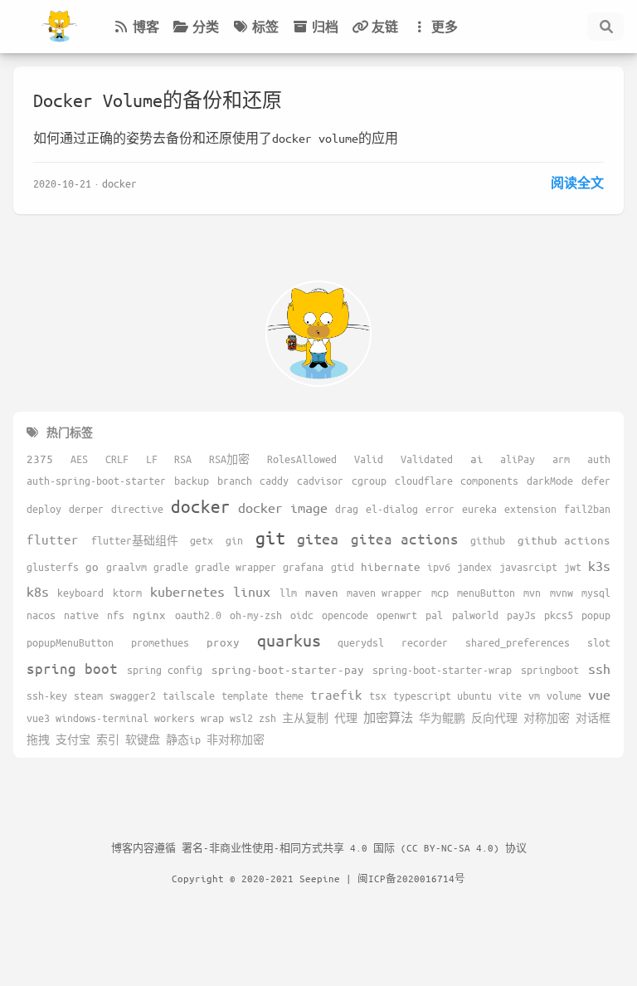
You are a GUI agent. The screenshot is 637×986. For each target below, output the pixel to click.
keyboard (80, 592)
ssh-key (47, 695)
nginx (149, 615)
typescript (422, 695)
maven (321, 592)
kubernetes (187, 591)
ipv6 (438, 567)
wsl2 (241, 718)
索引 (107, 739)
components (489, 480)
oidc (302, 615)
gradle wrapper (235, 567)
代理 (345, 718)
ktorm (127, 592)
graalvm (126, 567)
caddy (274, 480)
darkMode (550, 480)
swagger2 (132, 695)
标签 (265, 26)
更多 (444, 26)
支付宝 (73, 739)
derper (86, 508)
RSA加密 (229, 459)
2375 (40, 459)
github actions (564, 540)
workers (174, 718)
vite (510, 695)
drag (346, 508)
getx (201, 540)
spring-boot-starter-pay (288, 669)
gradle (170, 567)
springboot (550, 669)
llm (288, 592)
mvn (532, 592)
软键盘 (142, 739)
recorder (424, 642)
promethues (160, 642)
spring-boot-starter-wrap (442, 669)
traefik (336, 694)
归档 (325, 26)
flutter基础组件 (134, 540)
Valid (368, 459)
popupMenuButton (70, 642)
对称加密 (546, 718)
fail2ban (587, 508)
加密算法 (388, 717)
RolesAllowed (302, 459)
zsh (267, 718)
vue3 (38, 718)
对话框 (593, 718)
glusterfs (53, 567)
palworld (475, 615)
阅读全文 (577, 182)
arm (561, 459)
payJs (521, 615)
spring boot (72, 668)
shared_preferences (517, 642)
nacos (41, 615)
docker (119, 183)
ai (477, 459)
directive (137, 508)
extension (530, 508)
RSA (183, 459)
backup (191, 480)
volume (564, 695)
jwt (572, 567)
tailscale (189, 695)
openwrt (397, 615)
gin (234, 540)
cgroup (369, 480)
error (440, 508)
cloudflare (424, 480)
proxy (223, 642)
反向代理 (494, 718)
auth (598, 459)
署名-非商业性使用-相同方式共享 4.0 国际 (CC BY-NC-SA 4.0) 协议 (354, 847)
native (81, 615)
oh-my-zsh (256, 615)
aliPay (517, 459)
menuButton (486, 592)
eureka (479, 508)
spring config (164, 669)
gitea (317, 539)
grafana (303, 567)
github (487, 540)
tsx (378, 695)
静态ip (183, 739)
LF (152, 459)
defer (595, 480)
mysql (595, 592)
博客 (146, 26)
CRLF (117, 459)
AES (79, 459)
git (270, 537)
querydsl (361, 642)
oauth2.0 (198, 615)
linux (251, 591)
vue (599, 694)
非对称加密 (236, 739)
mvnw (561, 592)
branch (234, 480)
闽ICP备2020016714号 (411, 878)
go (92, 566)
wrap (212, 718)
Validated (427, 459)
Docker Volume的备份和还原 (157, 100)
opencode (345, 615)
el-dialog (392, 508)
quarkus (289, 640)
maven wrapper (384, 592)
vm (534, 695)
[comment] (559, 26)
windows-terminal (102, 718)
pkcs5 (558, 615)
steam (88, 695)
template (244, 695)
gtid (342, 567)
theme (289, 695)
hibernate (391, 566)
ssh (599, 668)
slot (598, 642)
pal (434, 615)
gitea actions (405, 538)
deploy (44, 508)
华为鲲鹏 (442, 718)
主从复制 (305, 718)
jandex (474, 567)
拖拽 (38, 739)
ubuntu (474, 695)
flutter (53, 539)
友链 (385, 26)
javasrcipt (528, 567)
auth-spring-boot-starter (96, 480)
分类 (205, 26)
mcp (440, 592)
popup (595, 615)
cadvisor (320, 480)
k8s (38, 591)
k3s (599, 566)
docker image (283, 507)
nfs (115, 615)
